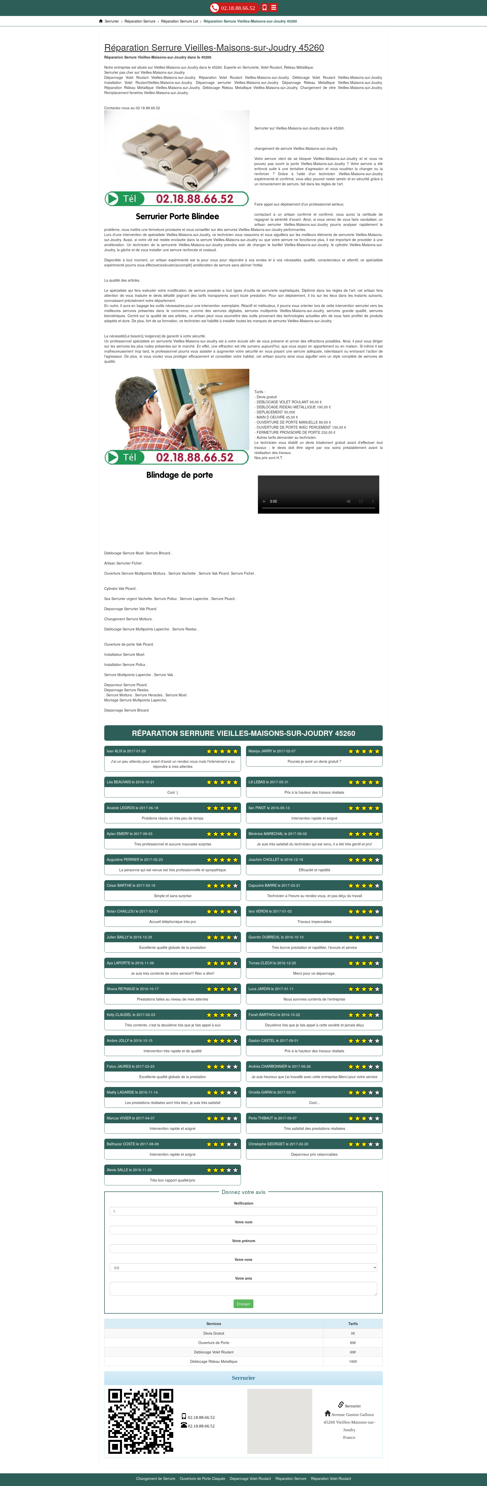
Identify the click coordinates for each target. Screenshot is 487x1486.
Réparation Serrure (290, 1478)
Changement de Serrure (155, 1478)
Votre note (243, 1259)
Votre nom (243, 1221)
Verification (243, 1203)
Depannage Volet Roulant (250, 1478)
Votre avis (243, 1278)
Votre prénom (243, 1240)
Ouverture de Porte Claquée (202, 1478)
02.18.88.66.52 (238, 8)
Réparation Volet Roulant (331, 1478)
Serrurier (352, 1406)
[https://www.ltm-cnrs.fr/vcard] (140, 1421)
